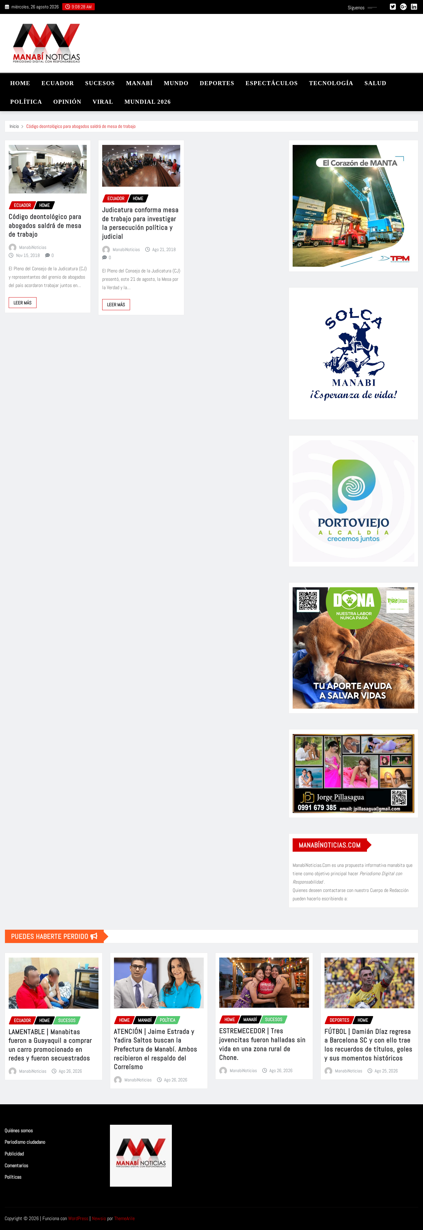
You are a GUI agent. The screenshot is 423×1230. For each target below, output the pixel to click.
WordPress (78, 1218)
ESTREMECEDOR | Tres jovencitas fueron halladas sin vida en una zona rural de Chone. (262, 1044)
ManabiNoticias (32, 247)
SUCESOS (100, 83)
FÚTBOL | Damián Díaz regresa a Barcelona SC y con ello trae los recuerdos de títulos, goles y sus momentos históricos (368, 1044)
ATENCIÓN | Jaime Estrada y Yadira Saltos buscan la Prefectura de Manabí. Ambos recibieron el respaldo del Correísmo (155, 1049)
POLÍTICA (26, 101)
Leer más (23, 303)
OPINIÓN (67, 101)
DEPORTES (217, 83)
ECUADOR (57, 83)
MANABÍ (139, 83)
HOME (20, 83)
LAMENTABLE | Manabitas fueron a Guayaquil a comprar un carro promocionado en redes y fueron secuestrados (50, 1045)
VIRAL (103, 101)
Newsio (99, 1218)
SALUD (375, 83)
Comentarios (16, 1165)
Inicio (14, 126)
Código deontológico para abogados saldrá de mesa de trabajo (81, 126)
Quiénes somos (19, 1130)
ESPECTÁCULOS (272, 83)
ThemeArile (124, 1218)
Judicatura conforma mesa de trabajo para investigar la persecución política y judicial (140, 223)
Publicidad (14, 1153)
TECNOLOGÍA (331, 83)
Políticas (13, 1177)
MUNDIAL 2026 (147, 101)
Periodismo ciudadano (25, 1142)
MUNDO (176, 83)
